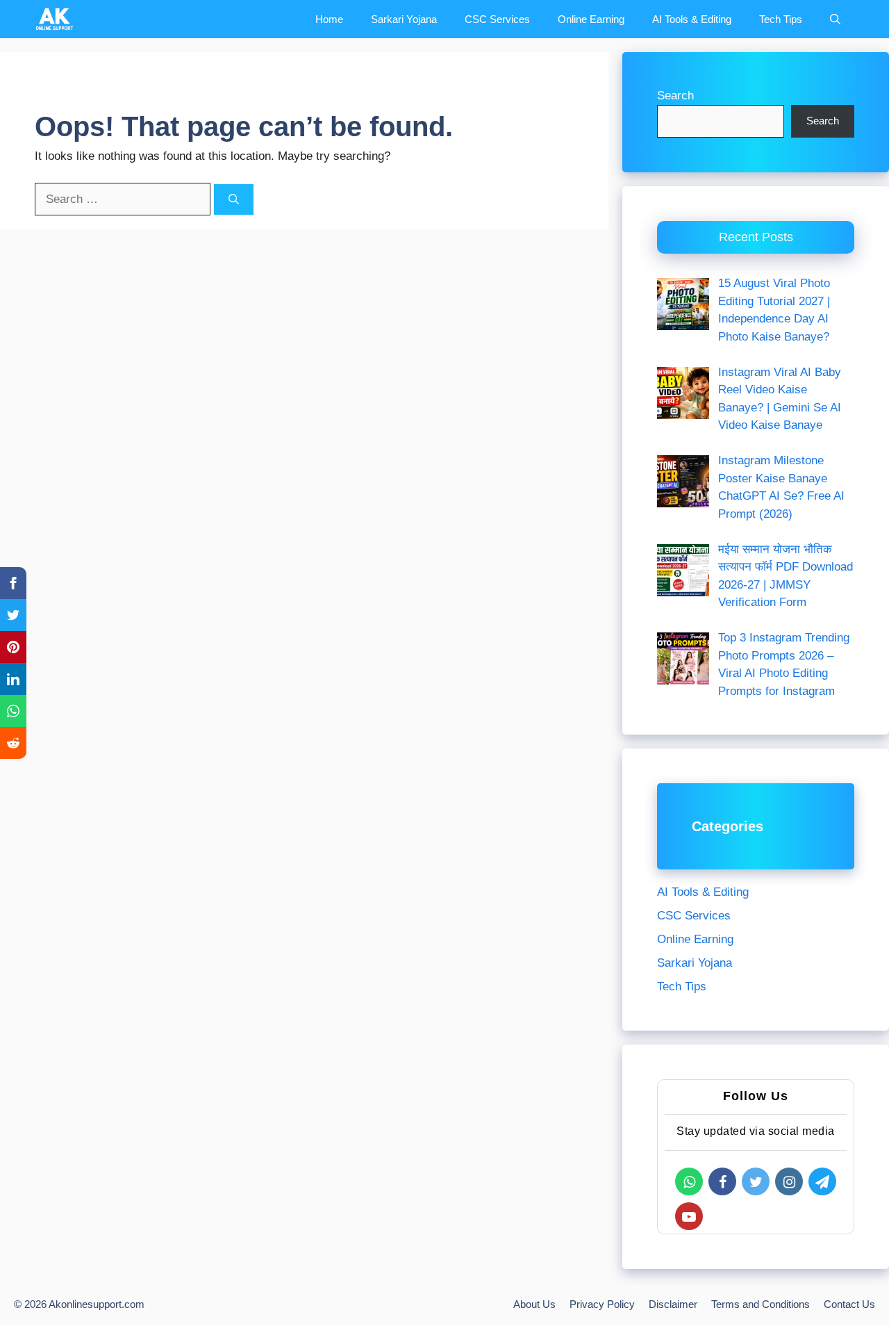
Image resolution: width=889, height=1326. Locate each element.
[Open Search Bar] (835, 19)
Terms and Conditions (760, 1304)
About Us (534, 1304)
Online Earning (591, 19)
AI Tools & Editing (691, 19)
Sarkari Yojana (404, 19)
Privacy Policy (602, 1304)
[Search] (234, 199)
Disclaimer (673, 1304)
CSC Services (497, 19)
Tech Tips (780, 19)
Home (329, 19)
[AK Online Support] (55, 19)
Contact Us (849, 1304)
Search (675, 95)
